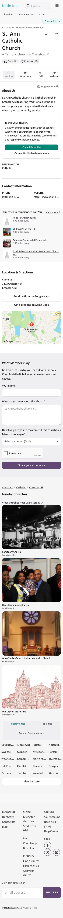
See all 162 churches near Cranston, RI (24, 27)
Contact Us (8, 822)
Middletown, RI (26, 766)
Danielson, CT (41, 766)
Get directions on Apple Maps (31, 305)
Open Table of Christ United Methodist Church (26, 658)
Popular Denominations (31, 733)
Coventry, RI (8, 745)
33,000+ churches (15, 128)
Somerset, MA (25, 759)
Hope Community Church (15, 605)
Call (41, 76)
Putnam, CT (8, 773)
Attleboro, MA (41, 752)
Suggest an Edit (49, 86)
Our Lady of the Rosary (14, 711)
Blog (5, 827)
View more (52, 212)
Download (29, 848)
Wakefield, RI (40, 773)
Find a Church (31, 861)
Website (54, 76)
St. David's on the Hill (24, 229)
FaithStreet (11, 5)
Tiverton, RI (56, 759)
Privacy (26, 907)
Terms (34, 907)
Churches (8, 14)
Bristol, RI (39, 745)
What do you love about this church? (24, 401)
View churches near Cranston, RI (21, 503)
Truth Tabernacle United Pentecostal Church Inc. (36, 253)
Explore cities (31, 866)
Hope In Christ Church (24, 218)
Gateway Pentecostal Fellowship (30, 240)
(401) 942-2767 (10, 197)
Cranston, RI (31, 61)
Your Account (52, 817)
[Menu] (57, 5)
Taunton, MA (24, 773)
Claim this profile (31, 147)
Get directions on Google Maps (31, 296)
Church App (30, 843)
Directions (25, 76)
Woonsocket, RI (10, 759)
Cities (42, 14)
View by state (32, 781)
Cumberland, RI (26, 752)
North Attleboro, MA (45, 759)
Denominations (26, 14)
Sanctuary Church (11, 552)
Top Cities (46, 724)
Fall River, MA (9, 766)
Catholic (12, 61)
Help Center (51, 831)
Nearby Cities (18, 724)
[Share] (56, 33)
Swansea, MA (9, 752)
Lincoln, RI (23, 745)
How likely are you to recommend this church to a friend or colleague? (31, 432)
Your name (8, 386)
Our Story (8, 817)
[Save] (46, 33)
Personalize (52, 21)
